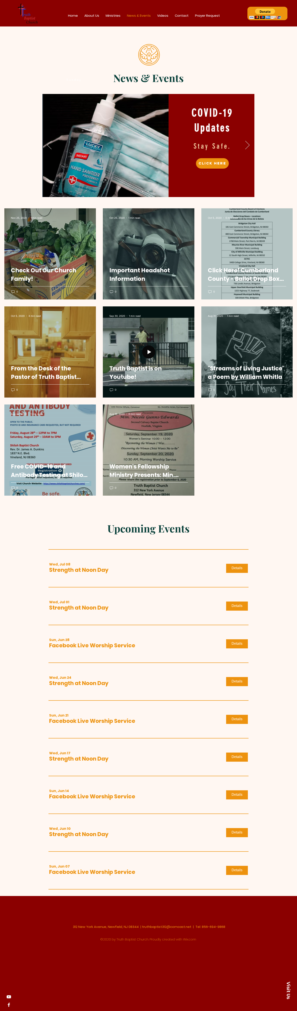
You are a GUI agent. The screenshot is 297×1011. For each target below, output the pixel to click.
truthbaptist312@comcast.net (166, 926)
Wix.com (189, 939)
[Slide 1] (142, 191)
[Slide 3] (154, 191)
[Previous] (49, 145)
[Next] (247, 145)
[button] (265, 14)
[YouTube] (9, 996)
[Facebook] (9, 1005)
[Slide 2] (148, 191)
